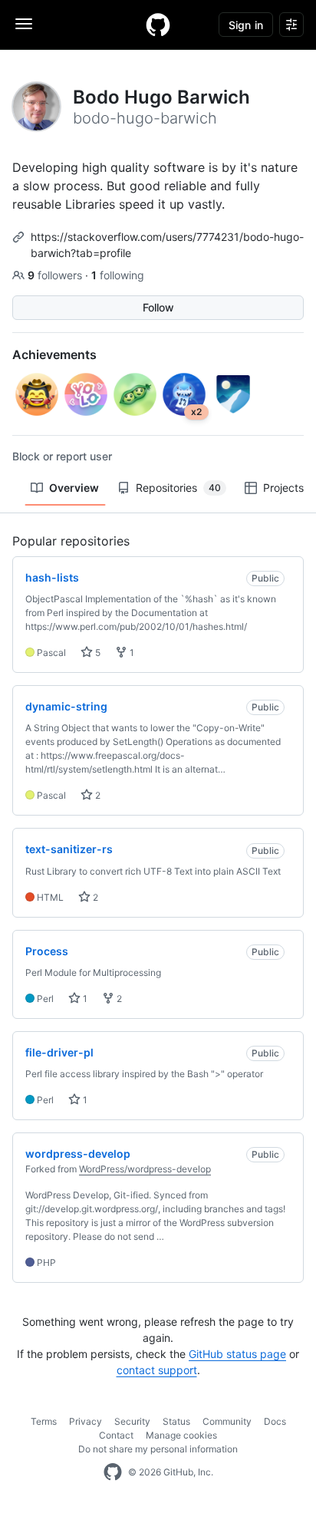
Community (227, 1421)
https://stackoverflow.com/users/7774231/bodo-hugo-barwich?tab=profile (167, 244)
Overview (74, 487)
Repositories (178, 487)
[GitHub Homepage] (113, 1472)
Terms (44, 1421)
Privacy (85, 1421)
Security (132, 1421)
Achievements (54, 354)
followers (56, 275)
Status (176, 1421)
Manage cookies (181, 1435)
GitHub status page (237, 1353)
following (117, 275)
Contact (116, 1435)
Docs (275, 1421)
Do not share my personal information (158, 1449)
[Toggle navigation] (23, 23)
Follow (158, 307)
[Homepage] (158, 24)
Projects (283, 487)
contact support (157, 1369)
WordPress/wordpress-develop (145, 1169)
